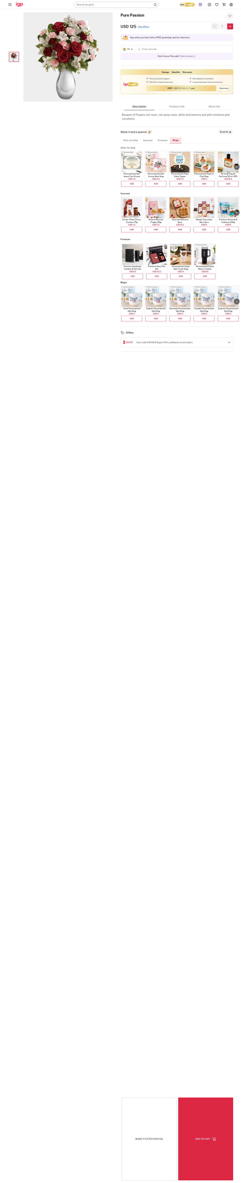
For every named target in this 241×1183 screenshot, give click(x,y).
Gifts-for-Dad (130, 140)
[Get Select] (187, 4)
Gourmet (147, 140)
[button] (237, 167)
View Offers (143, 27)
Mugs (176, 140)
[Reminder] (200, 4)
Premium (162, 140)
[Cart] (224, 4)
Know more (224, 88)
